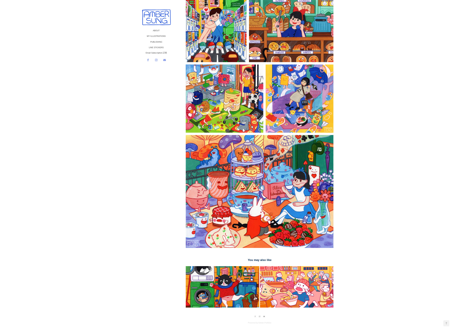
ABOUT (156, 30)
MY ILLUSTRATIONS (156, 36)
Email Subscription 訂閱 (156, 53)
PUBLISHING (156, 42)
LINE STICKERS (156, 47)
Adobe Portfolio (264, 323)
